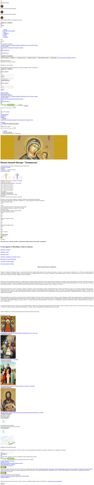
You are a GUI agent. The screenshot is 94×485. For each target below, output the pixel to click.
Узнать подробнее (5, 417)
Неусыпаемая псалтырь (43, 57)
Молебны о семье (5, 252)
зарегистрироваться (5, 80)
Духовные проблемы (16, 45)
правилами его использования (55, 481)
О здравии (3, 55)
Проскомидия (54, 57)
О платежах (12, 464)
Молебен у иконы (21, 57)
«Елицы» (7, 462)
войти (2, 89)
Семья (6, 45)
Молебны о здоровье (5, 249)
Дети (9, 45)
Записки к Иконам (7, 132)
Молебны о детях (5, 254)
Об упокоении (10, 55)
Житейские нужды (25, 45)
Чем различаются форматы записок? (67, 57)
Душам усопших (34, 45)
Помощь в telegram (5, 477)
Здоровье (3, 45)
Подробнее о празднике (6, 334)
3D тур (5, 35)
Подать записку (4, 234)
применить (10, 22)
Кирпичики (6, 33)
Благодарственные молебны (7, 263)
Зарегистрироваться (5, 93)
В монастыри (4, 47)
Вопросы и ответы (10, 460)
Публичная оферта (5, 464)
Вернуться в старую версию (22, 476)
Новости (7, 50)
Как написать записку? (6, 463)
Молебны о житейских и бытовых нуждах (10, 256)
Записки (5, 29)
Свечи (4, 32)
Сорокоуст (13, 57)
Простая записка (4, 57)
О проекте (5, 37)
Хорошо (2, 483)
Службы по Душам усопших (7, 261)
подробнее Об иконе (5, 167)
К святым (21, 47)
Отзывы (5, 34)
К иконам (16, 47)
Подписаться (4, 454)
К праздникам (10, 47)
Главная (5, 130)
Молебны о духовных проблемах (8, 259)
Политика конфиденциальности (8, 476)
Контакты (3, 50)
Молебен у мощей (32, 57)
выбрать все (3, 22)
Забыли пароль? (4, 92)
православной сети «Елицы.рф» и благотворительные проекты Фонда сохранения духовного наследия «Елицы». (66, 469)
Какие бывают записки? (17, 463)
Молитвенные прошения (9, 30)
